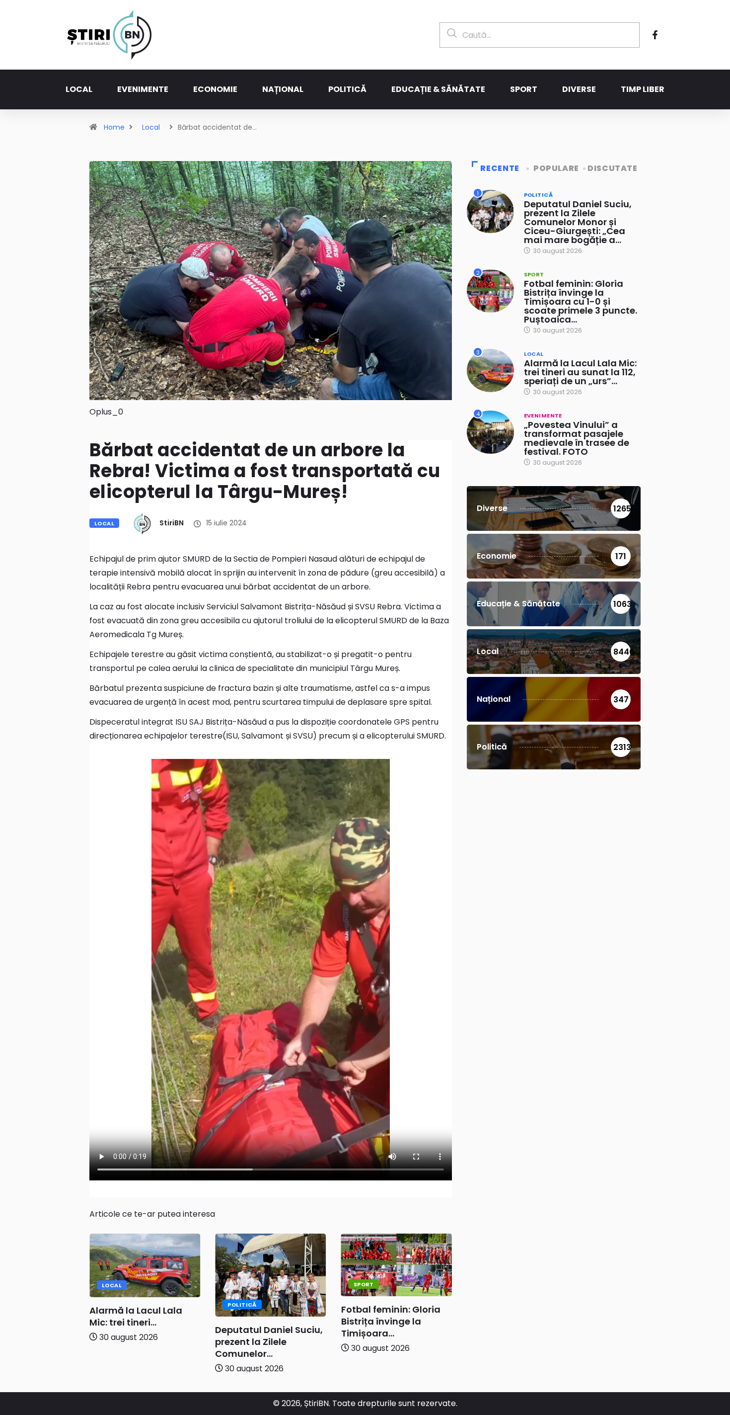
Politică (347, 89)
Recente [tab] (499, 168)
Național (282, 89)
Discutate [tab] (612, 168)
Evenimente (142, 89)
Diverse (579, 89)
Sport (523, 89)
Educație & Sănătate (438, 89)
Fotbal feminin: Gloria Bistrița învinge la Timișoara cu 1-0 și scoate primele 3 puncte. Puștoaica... (580, 301)
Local (79, 89)
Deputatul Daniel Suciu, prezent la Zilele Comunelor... (269, 1342)
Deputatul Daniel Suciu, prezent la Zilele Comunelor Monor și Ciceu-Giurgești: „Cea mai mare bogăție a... (578, 222)
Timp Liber (642, 89)
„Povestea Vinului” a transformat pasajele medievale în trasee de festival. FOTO (576, 438)
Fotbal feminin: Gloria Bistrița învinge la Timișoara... (390, 1321)
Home (114, 127)
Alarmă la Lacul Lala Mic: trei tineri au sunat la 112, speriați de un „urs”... (580, 372)
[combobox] (539, 35)
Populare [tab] (556, 168)
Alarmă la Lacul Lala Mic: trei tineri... (135, 1316)
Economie (215, 89)
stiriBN (171, 523)
